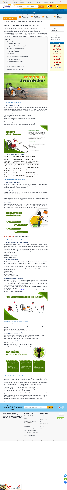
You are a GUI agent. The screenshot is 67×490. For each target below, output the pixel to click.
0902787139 (6, 2)
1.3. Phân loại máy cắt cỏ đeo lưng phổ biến (16, 46)
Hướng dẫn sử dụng (55, 37)
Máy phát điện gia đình (34, 440)
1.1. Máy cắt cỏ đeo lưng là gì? (13, 43)
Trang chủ (6, 10)
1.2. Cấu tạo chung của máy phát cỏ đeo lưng (16, 45)
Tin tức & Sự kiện (58, 10)
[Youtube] (60, 2)
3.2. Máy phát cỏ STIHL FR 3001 (14, 59)
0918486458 (15, 2)
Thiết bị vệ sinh (54, 32)
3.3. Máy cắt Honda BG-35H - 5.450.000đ (15, 61)
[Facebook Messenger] (65, 475)
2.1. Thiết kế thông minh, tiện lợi (13, 49)
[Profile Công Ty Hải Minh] (11, 486)
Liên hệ (33, 12)
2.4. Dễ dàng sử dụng (11, 54)
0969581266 (46, 2)
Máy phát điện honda (26, 440)
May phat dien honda (43, 440)
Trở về (5, 401)
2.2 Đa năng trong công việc (13, 51)
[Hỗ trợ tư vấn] (65, 479)
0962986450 (22, 2)
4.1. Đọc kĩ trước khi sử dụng (13, 64)
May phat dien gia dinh (52, 440)
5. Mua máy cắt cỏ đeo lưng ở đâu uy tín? (14, 69)
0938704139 (52, 2)
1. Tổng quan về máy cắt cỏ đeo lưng (13, 41)
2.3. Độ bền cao (10, 53)
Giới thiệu (13, 10)
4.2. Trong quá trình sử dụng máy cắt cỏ (15, 66)
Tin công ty (18, 21)
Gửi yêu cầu (50, 407)
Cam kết (50, 10)
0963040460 (38, 2)
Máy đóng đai (13, 440)
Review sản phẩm (55, 34)
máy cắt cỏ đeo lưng (20, 378)
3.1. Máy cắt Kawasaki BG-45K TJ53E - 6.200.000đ (17, 58)
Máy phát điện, (19, 440)
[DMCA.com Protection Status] (60, 417)
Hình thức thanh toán (24, 10)
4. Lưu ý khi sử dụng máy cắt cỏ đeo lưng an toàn (16, 63)
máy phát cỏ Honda (25, 289)
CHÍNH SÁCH (34, 10)
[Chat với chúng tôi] (65, 482)
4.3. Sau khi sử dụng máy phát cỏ (14, 67)
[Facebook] (63, 2)
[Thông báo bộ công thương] (61, 414)
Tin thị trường (54, 30)
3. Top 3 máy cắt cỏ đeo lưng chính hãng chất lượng (17, 56)
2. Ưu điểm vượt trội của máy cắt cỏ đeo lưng (15, 48)
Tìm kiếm (41, 6)
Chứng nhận (42, 10)
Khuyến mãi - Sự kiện (55, 39)
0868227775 (29, 2)
